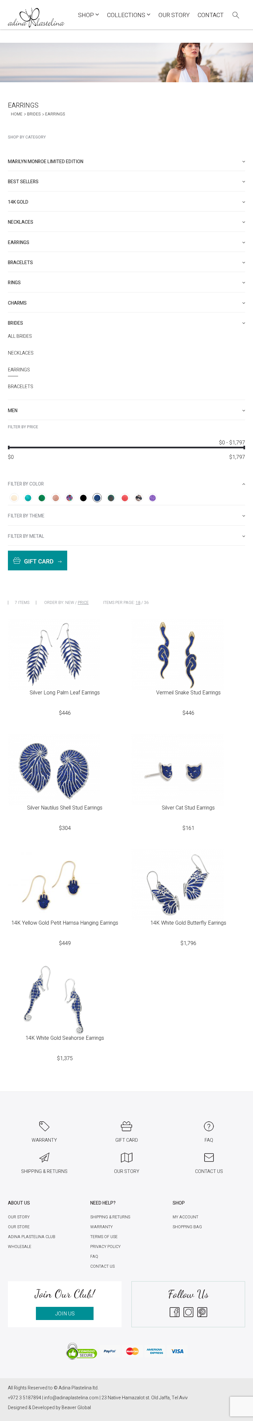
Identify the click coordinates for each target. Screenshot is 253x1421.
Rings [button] (14, 282)
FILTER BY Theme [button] (26, 515)
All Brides (20, 336)
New (69, 603)
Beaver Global (76, 1407)
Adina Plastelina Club (31, 1237)
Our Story (174, 15)
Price (83, 603)
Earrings (19, 370)
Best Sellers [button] (23, 181)
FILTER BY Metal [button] (26, 536)
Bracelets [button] (20, 262)
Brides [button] (15, 323)
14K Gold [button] (18, 202)
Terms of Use (104, 1237)
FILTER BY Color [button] (26, 484)
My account (185, 1217)
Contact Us (102, 1266)
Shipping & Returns (110, 1217)
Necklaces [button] (20, 222)
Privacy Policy (105, 1247)
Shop (86, 15)
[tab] (126, 162)
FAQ (94, 1256)
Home (16, 114)
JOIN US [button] (65, 1314)
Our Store (19, 1227)
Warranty (101, 1227)
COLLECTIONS (127, 15)
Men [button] (12, 410)
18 (138, 603)
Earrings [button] (18, 242)
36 (146, 603)
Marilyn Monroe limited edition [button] (45, 161)
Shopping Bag (187, 1227)
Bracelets (20, 387)
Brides (34, 114)
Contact (211, 15)
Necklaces (21, 353)
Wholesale (19, 1247)
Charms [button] (17, 303)
